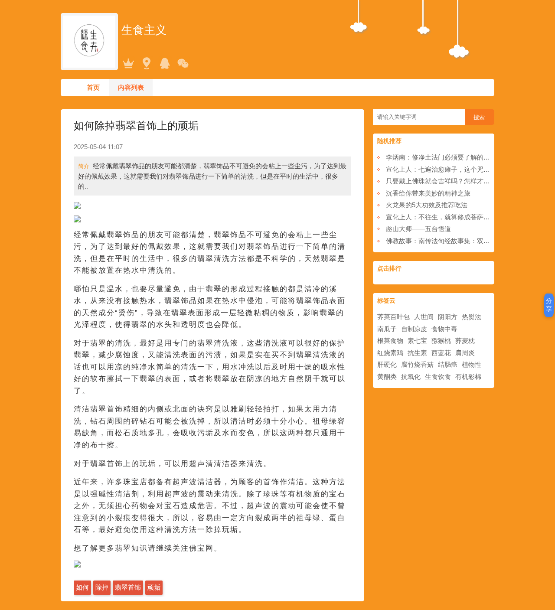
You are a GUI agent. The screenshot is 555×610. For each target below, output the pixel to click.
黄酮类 (387, 376)
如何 (82, 587)
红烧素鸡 (390, 352)
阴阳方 (447, 316)
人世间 (424, 316)
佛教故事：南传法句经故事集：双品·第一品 (449, 241)
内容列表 (131, 87)
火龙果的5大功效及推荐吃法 (426, 205)
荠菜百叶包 (393, 316)
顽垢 (153, 587)
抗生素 (417, 352)
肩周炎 (465, 352)
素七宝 (417, 340)
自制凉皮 (414, 329)
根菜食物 (390, 340)
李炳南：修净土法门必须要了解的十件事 (444, 157)
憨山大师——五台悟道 (418, 228)
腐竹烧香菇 (417, 364)
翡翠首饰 (128, 587)
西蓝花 (441, 352)
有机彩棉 (468, 376)
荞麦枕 (465, 340)
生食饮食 (438, 376)
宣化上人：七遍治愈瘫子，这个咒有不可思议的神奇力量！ (470, 169)
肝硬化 (387, 364)
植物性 (471, 364)
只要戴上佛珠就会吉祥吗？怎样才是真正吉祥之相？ (460, 181)
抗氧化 (411, 376)
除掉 (101, 587)
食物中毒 (444, 329)
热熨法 (471, 316)
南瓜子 (387, 329)
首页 (93, 87)
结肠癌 (447, 364)
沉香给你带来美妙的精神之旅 (428, 193)
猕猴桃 (441, 340)
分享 (549, 304)
